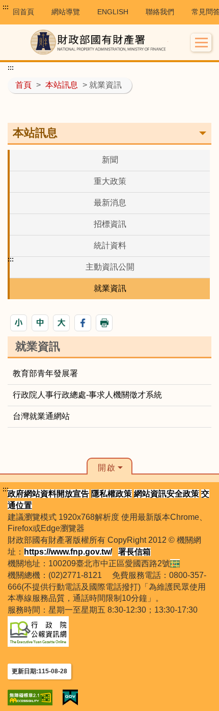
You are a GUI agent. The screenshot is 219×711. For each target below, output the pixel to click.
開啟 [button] (107, 467)
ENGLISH (112, 12)
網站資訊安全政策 (166, 493)
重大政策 (110, 181)
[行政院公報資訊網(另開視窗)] (38, 630)
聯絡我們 (160, 12)
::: (6, 7)
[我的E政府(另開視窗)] (70, 697)
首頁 (23, 85)
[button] (201, 42)
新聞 (110, 159)
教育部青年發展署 (45, 373)
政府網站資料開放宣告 (48, 493)
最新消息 (110, 202)
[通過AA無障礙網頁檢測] (30, 697)
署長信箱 (134, 551)
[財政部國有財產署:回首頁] (99, 42)
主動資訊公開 (110, 266)
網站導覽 (65, 12)
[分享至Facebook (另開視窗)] (82, 322)
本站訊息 (61, 85)
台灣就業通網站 (41, 416)
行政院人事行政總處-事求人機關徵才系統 (87, 394)
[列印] (104, 322)
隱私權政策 (111, 493)
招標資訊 (110, 224)
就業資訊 (110, 288)
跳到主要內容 (27, 7)
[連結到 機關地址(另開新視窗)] (175, 563)
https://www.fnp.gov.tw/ (68, 551)
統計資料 (110, 245)
